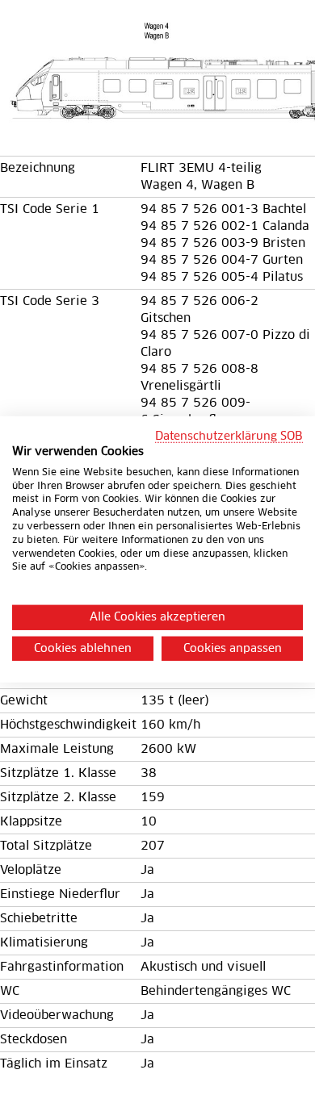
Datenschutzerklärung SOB (229, 436)
